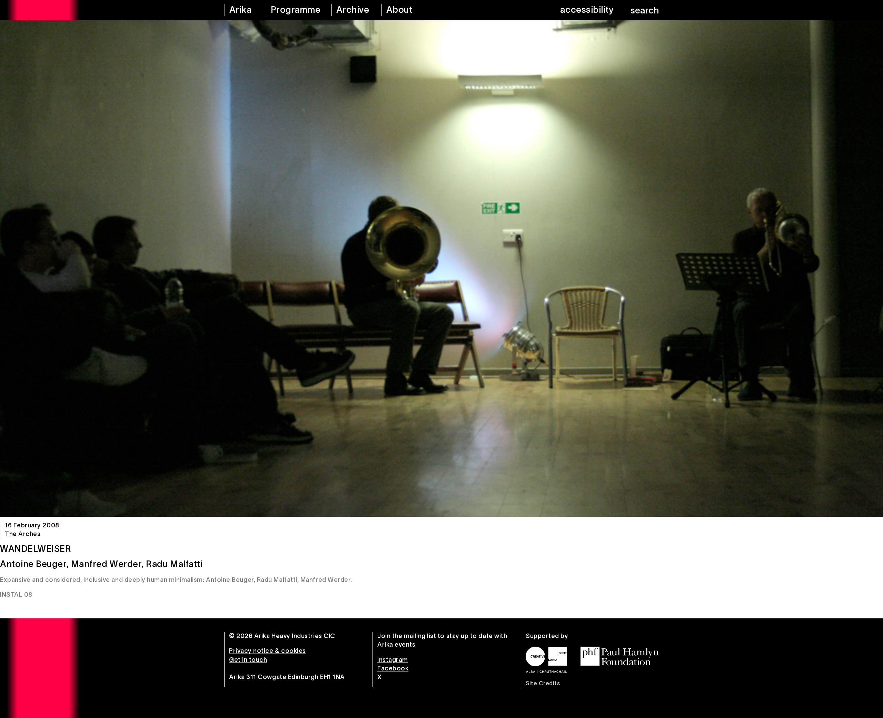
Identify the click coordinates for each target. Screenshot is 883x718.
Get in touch (248, 659)
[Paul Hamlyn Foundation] (620, 656)
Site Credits (543, 683)
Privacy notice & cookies (267, 650)
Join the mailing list (406, 636)
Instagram (392, 659)
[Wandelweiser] (441, 268)
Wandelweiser (35, 549)
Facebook (392, 668)
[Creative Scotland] (546, 660)
